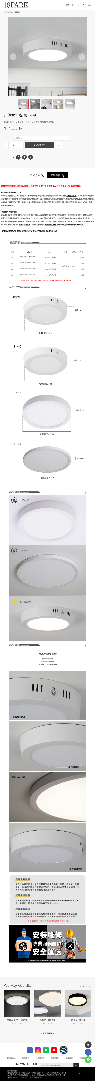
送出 (76, 1065)
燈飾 (11, 12)
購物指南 (25, 1058)
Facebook (18, 157)
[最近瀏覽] (88, 1044)
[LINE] (46, 1050)
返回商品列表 (48, 1033)
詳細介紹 (35, 175)
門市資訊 (11, 1058)
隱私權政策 (36, 1077)
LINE (24, 157)
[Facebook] (30, 1050)
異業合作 (84, 1058)
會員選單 (73, 5)
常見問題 (55, 1058)
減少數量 (6, 145)
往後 (89, 986)
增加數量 (21, 145)
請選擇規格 (18, 138)
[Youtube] (54, 1050)
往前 (81, 986)
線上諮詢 (69, 1058)
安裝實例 (55, 175)
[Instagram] (38, 1050)
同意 (78, 1074)
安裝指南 (40, 1058)
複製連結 (30, 157)
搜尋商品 (77, 5)
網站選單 (89, 5)
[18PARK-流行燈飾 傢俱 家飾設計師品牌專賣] (16, 5)
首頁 (5, 12)
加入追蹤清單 (59, 145)
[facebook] (88, 1052)
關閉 (86, 1074)
